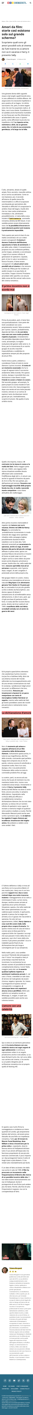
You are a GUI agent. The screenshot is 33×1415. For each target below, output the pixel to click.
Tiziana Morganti (11, 59)
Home (3, 21)
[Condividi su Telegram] (27, 64)
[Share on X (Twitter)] (12, 64)
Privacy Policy (16, 1391)
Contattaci (5, 1389)
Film (7, 21)
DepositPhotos (12, 1401)
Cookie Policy (24, 1389)
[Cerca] (30, 3)
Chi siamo (11, 1386)
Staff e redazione (22, 1386)
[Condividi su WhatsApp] (20, 64)
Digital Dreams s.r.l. (26, 1396)
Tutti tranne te (15, 218)
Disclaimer (14, 1389)
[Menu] (3, 3)
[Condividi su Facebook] (5, 64)
